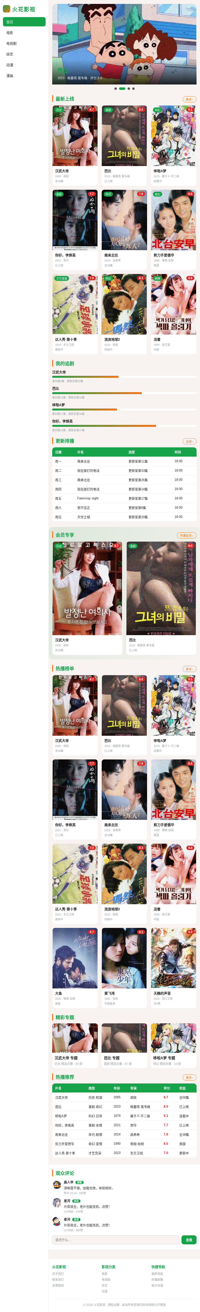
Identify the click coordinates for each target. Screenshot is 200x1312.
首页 (9, 22)
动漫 (9, 65)
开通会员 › (186, 535)
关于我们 (58, 1274)
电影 (9, 33)
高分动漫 (157, 1285)
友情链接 (58, 1285)
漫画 (9, 76)
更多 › (189, 99)
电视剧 (11, 43)
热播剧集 (157, 1279)
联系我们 (58, 1279)
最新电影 (157, 1274)
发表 (189, 1240)
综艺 (9, 54)
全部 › (189, 441)
